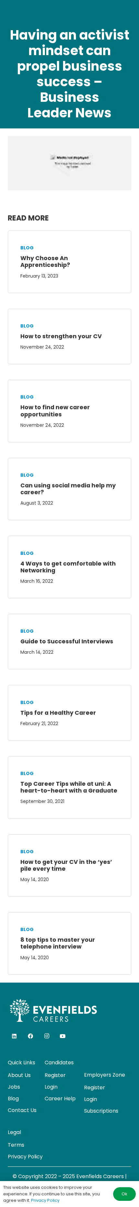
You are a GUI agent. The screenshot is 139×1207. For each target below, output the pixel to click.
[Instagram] (46, 1036)
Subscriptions (101, 1111)
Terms (16, 1145)
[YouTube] (62, 1036)
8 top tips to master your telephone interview (57, 943)
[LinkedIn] (14, 1036)
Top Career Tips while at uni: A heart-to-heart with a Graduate (68, 787)
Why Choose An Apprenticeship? (45, 261)
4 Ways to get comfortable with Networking (68, 567)
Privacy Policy (25, 1156)
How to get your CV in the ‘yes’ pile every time (66, 865)
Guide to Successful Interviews (66, 641)
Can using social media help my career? (68, 489)
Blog (27, 248)
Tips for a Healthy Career (58, 713)
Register (55, 1075)
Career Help (60, 1098)
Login (51, 1087)
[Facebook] (30, 1036)
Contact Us (22, 1110)
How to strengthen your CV (61, 336)
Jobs (14, 1087)
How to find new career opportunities (55, 410)
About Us (19, 1075)
